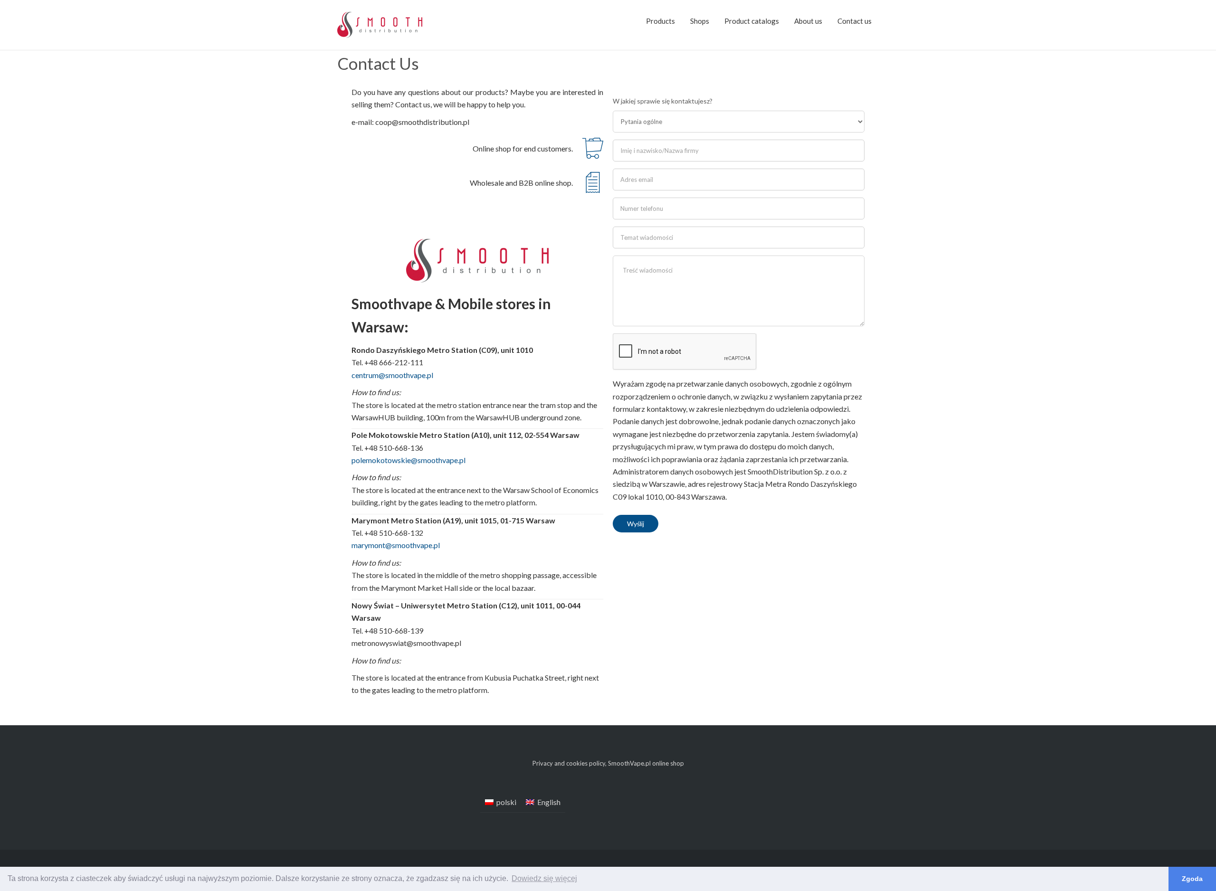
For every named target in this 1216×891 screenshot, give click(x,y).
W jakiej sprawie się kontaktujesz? (662, 101)
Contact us (854, 21)
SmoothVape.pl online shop (646, 763)
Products (660, 21)
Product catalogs (751, 21)
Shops (699, 21)
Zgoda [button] (1192, 878)
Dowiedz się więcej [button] (544, 878)
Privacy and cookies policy (568, 763)
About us (808, 21)
